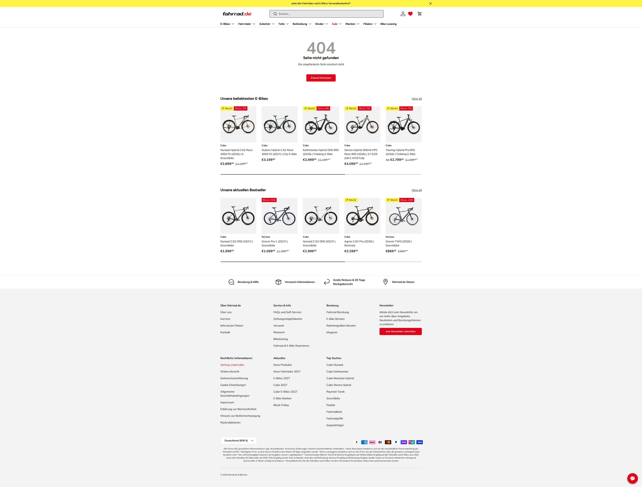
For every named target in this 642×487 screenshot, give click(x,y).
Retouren (279, 332)
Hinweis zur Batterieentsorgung (240, 415)
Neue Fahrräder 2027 (287, 371)
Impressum (227, 402)
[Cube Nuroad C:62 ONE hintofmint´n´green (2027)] (321, 216)
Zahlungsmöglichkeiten (287, 318)
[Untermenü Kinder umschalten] (327, 24)
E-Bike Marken (282, 398)
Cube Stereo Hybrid (338, 385)
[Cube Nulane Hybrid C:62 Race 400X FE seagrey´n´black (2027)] (280, 124)
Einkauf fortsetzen (321, 77)
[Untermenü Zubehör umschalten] (273, 24)
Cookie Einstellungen (233, 385)
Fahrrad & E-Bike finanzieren (291, 345)
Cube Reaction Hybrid (340, 378)
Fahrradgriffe (334, 418)
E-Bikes (225, 24)
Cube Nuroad (334, 364)
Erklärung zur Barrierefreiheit (238, 409)
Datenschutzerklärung (234, 378)
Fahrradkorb (334, 411)
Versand (278, 325)
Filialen (367, 24)
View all (417, 98)
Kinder (319, 24)
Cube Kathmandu (337, 371)
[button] (410, 13)
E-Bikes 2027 (281, 378)
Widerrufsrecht (229, 371)
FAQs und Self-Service (287, 312)
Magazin (331, 332)
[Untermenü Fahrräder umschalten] (254, 24)
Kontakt (225, 332)
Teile (281, 24)
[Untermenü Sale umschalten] (340, 24)
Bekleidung (300, 24)
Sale (335, 24)
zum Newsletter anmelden (400, 331)
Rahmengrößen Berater (341, 325)
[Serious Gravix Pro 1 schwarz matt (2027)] (280, 216)
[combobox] (327, 14)
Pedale (330, 405)
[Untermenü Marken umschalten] (358, 24)
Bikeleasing (280, 339)
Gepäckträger (335, 425)
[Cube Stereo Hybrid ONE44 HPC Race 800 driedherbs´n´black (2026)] (362, 124)
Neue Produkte (282, 364)
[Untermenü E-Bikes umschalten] (233, 24)
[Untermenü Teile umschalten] (287, 24)
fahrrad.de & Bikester (237, 474)
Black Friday (281, 405)
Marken (350, 24)
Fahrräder (244, 24)
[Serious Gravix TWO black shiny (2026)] (404, 216)
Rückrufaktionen (230, 422)
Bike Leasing (389, 24)
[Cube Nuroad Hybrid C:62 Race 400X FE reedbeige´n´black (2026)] (238, 124)
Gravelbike (333, 398)
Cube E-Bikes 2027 (285, 391)
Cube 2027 (280, 385)
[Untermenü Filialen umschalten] (375, 24)
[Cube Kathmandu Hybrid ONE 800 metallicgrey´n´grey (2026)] (321, 124)
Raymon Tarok (335, 391)
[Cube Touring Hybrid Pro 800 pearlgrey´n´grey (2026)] (404, 124)
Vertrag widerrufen (232, 364)
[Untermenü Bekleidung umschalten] (310, 24)
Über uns (226, 312)
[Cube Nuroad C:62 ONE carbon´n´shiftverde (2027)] (238, 216)
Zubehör (264, 24)
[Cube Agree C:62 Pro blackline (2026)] (362, 216)
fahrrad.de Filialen (231, 325)
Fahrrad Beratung (337, 312)
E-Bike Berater (335, 318)
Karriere (225, 318)
